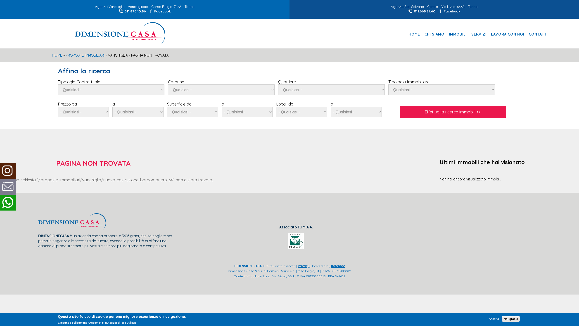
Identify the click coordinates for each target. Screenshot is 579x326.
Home (414, 34)
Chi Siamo (434, 34)
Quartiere (287, 81)
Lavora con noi (507, 34)
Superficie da (179, 104)
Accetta (494, 318)
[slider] (289, 98)
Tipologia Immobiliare (409, 81)
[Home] (120, 43)
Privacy (304, 266)
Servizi (478, 34)
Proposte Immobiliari (85, 55)
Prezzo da (67, 104)
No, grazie (511, 318)
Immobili (458, 34)
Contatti (538, 34)
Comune (176, 81)
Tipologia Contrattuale (79, 81)
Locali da (284, 104)
